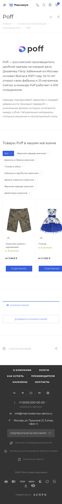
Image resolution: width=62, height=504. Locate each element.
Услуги (44, 370)
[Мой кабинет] (50, 5)
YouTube (31, 393)
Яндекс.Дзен (47, 393)
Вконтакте (14, 393)
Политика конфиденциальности (33, 443)
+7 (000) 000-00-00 (32, 402)
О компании (22, 370)
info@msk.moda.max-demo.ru (33, 413)
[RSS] (51, 17)
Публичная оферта (33, 459)
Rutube (39, 393)
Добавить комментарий (31, 319)
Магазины (20, 382)
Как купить (15, 376)
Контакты (42, 382)
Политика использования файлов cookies (33, 451)
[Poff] (31, 49)
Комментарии (19, 305)
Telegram (22, 393)
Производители (43, 376)
